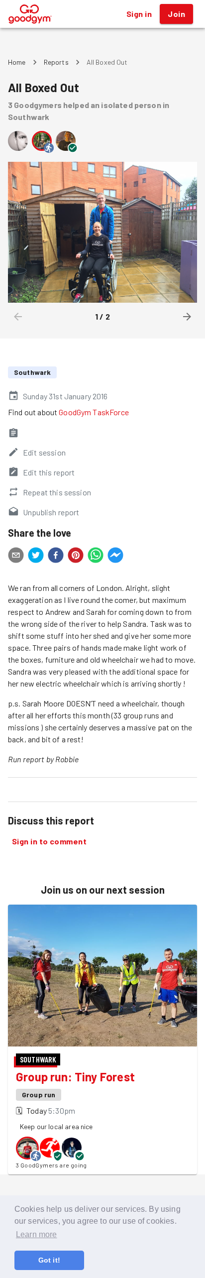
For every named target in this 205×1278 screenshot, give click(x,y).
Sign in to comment (49, 841)
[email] (16, 556)
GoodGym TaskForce (94, 412)
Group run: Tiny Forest (75, 1076)
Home (17, 62)
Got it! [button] (49, 1260)
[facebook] (56, 556)
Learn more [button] (36, 1234)
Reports (56, 62)
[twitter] (36, 556)
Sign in (139, 13)
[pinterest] (76, 556)
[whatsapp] (95, 556)
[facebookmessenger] (115, 556)
